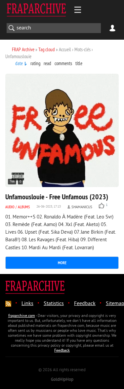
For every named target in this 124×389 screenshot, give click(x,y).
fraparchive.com (21, 316)
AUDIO (10, 206)
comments (63, 63)
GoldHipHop (62, 379)
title (78, 63)
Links (27, 303)
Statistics (54, 303)
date (19, 63)
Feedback (85, 303)
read (47, 63)
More (62, 262)
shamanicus (81, 207)
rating (35, 63)
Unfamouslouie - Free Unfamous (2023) (56, 196)
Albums (24, 206)
